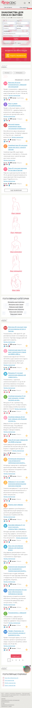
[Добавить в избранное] (27, 99)
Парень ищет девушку (15, 505)
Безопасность (5, 701)
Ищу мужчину (16, 251)
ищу (18, 20)
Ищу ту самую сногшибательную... (14, 105)
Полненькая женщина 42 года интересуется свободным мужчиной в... (16, 461)
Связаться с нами (6, 706)
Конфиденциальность (7, 705)
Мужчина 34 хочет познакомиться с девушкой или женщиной (17, 85)
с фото (19, 43)
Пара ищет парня (16, 314)
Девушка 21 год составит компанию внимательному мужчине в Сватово (17, 484)
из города (20, 26)
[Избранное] (25, 3)
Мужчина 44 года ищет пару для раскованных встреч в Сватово (17, 329)
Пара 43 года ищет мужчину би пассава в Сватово (17, 169)
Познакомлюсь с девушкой (17, 613)
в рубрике (7, 31)
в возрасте (7, 26)
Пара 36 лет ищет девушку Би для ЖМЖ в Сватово (18, 441)
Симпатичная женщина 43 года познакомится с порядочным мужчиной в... (17, 569)
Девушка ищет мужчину (16, 309)
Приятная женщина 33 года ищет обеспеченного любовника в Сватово (17, 592)
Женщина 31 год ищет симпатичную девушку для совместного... (17, 375)
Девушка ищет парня (16, 307)
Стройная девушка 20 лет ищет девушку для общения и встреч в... (17, 419)
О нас (3, 703)
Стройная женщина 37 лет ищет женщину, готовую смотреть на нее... (17, 398)
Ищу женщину (16, 271)
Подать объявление (18, 56)
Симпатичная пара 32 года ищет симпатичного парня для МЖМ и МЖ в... (17, 352)
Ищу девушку (16, 232)
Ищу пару (16, 290)
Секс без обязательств (11, 678)
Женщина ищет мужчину (16, 302)
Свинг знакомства (10, 685)
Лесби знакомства (10, 683)
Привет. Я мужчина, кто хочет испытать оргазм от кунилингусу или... (16, 633)
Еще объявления (16, 190)
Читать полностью (14, 95)
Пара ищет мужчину (16, 312)
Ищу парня (16, 213)
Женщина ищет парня (16, 304)
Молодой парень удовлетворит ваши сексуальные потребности (17, 126)
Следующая (15, 656)
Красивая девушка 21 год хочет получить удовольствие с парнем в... (17, 527)
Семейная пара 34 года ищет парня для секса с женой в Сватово (17, 147)
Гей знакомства (9, 680)
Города (3, 698)
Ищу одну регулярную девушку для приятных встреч (15, 548)
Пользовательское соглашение (10, 700)
